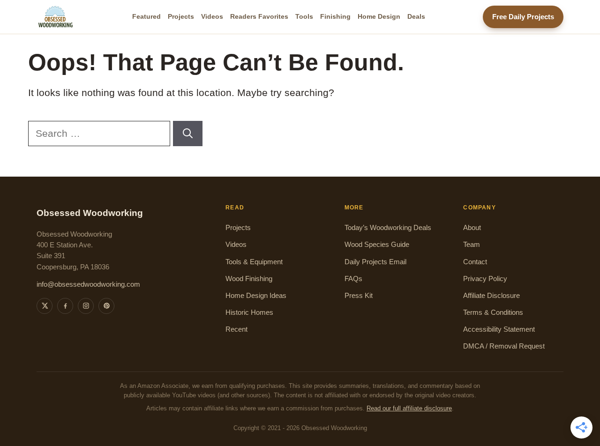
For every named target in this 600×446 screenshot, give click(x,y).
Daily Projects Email (375, 262)
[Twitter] (44, 306)
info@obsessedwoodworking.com (88, 284)
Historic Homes (249, 312)
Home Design (379, 16)
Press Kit (359, 295)
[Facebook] (65, 306)
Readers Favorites (259, 16)
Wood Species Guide (377, 244)
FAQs (353, 278)
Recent (236, 329)
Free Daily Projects (523, 17)
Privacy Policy (485, 278)
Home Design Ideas (255, 295)
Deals (416, 16)
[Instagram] (86, 306)
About (472, 227)
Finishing (335, 16)
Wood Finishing (248, 278)
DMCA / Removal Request (504, 346)
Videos (212, 16)
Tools (304, 16)
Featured (146, 16)
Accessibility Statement (499, 329)
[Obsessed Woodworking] (56, 17)
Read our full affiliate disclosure (409, 408)
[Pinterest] (106, 306)
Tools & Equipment (254, 262)
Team (471, 244)
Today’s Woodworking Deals (388, 227)
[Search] (187, 133)
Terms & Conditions (493, 312)
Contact (475, 262)
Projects (181, 16)
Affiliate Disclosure (491, 295)
